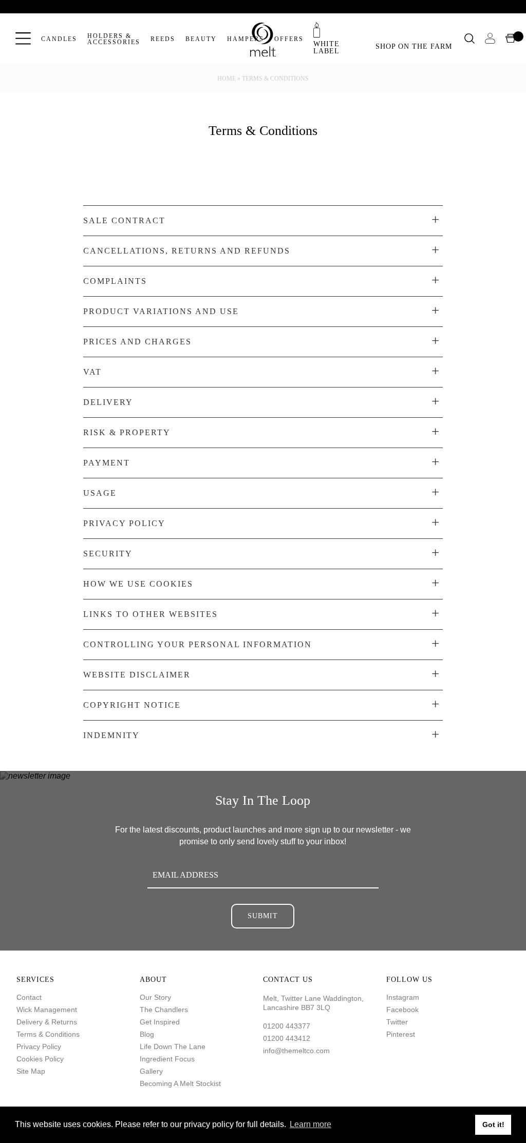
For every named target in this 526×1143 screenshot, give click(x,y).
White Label (326, 47)
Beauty (201, 39)
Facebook (402, 1009)
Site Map (30, 1071)
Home (226, 78)
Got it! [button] (493, 1124)
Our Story (155, 997)
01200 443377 (286, 1026)
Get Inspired (160, 1022)
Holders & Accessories (113, 39)
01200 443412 (286, 1038)
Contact (29, 997)
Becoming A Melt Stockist (180, 1083)
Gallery (151, 1071)
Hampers (245, 39)
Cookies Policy (40, 1059)
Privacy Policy (38, 1046)
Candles (59, 39)
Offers (289, 39)
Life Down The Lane (172, 1046)
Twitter (397, 1022)
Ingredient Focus (167, 1059)
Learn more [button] (310, 1124)
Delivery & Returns (46, 1022)
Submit (263, 916)
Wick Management (46, 1009)
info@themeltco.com (296, 1051)
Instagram (402, 997)
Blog (147, 1034)
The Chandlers (164, 1009)
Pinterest (400, 1034)
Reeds (163, 39)
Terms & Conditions (48, 1034)
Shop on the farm (413, 46)
